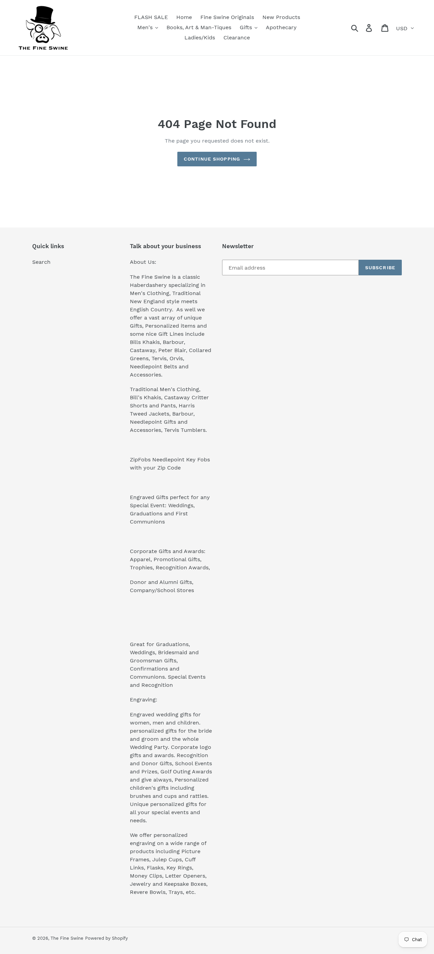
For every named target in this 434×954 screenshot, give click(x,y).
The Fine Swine (67, 938)
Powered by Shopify (106, 938)
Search (41, 262)
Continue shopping (212, 159)
